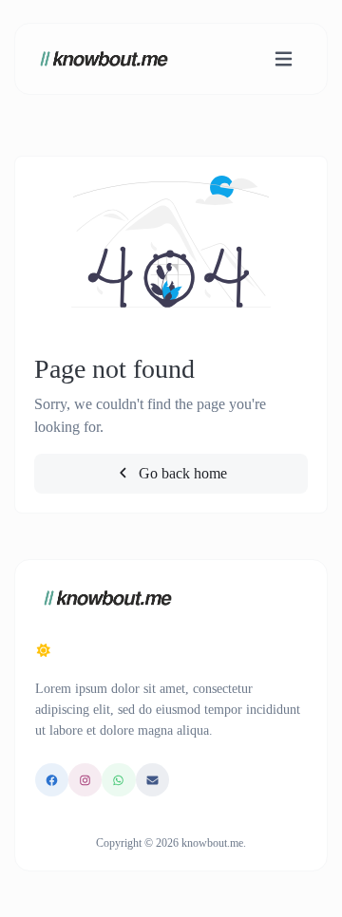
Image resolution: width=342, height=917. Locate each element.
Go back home (181, 473)
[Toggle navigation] (284, 59)
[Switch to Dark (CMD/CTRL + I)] (43, 651)
